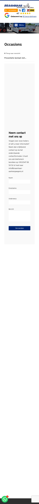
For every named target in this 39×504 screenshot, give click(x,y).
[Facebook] (23, 10)
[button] (5, 499)
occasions (12, 10)
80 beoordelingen (30, 16)
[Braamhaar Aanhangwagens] (19, 6)
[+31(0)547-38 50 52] (20, 10)
